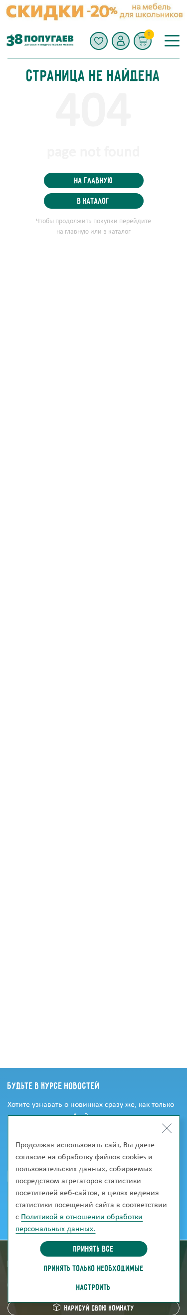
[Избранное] (99, 41)
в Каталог (93, 201)
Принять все (93, 1249)
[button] (121, 41)
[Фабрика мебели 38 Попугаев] (39, 40)
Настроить (93, 1288)
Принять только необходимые (94, 1269)
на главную (93, 181)
